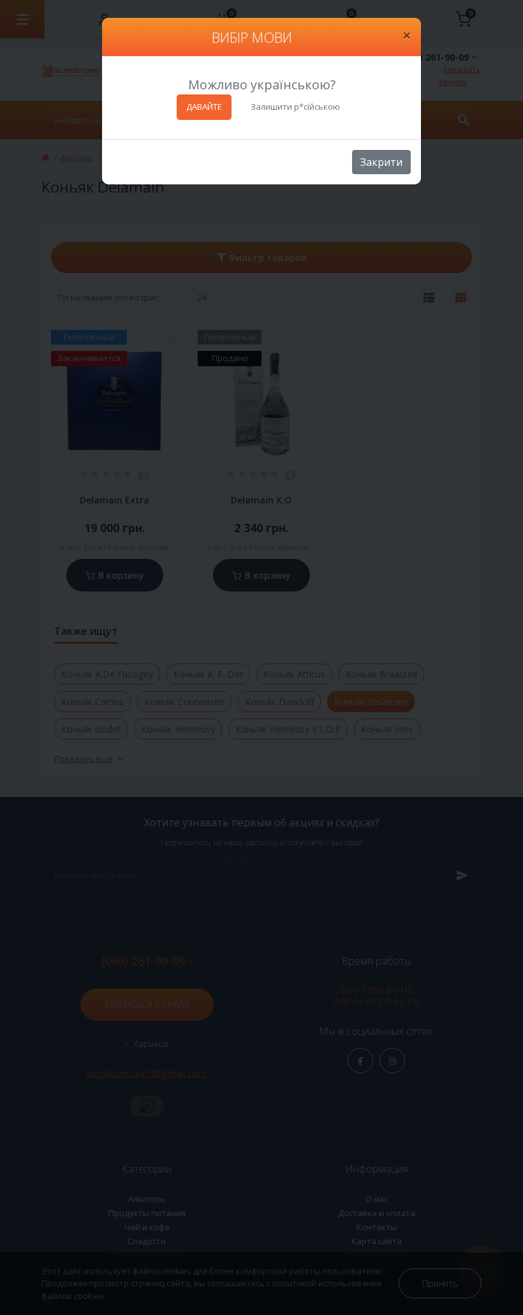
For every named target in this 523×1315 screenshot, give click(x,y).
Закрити (381, 162)
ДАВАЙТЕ (204, 106)
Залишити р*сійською (295, 106)
